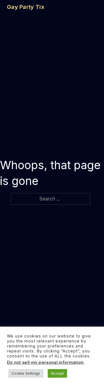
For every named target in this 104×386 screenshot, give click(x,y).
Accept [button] (57, 373)
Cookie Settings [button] (26, 373)
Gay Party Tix (25, 7)
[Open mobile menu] (16, 16)
